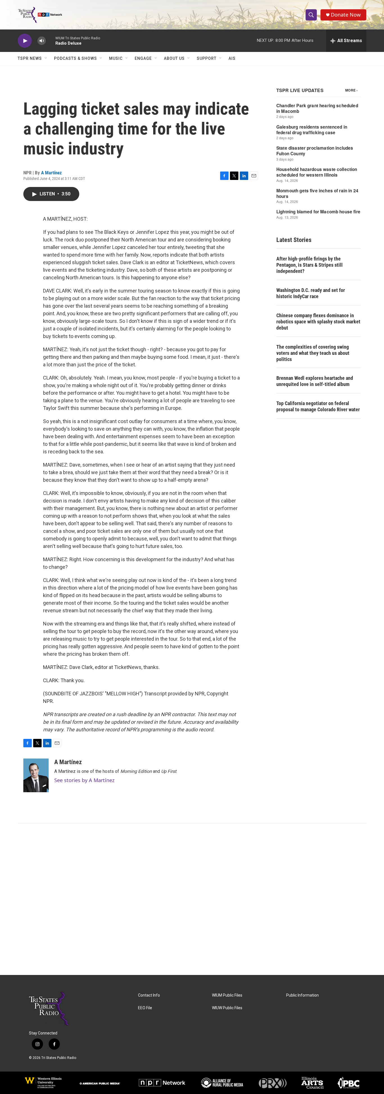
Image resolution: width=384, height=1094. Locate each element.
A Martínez (51, 172)
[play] (24, 41)
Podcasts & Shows (75, 58)
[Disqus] (192, 899)
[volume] (41, 41)
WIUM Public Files (227, 995)
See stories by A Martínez (84, 780)
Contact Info (149, 995)
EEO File (145, 1008)
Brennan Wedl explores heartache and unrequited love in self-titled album (314, 381)
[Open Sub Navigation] (46, 58)
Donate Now (346, 15)
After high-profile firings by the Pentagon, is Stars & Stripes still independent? (309, 265)
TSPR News (30, 58)
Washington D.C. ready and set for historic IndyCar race (310, 293)
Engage (143, 58)
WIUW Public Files (227, 1008)
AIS (232, 58)
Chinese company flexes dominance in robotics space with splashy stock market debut (318, 321)
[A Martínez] (36, 775)
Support (206, 58)
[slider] (50, 41)
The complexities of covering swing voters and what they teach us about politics (312, 353)
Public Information (302, 995)
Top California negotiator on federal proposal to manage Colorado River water (318, 406)
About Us (174, 58)
